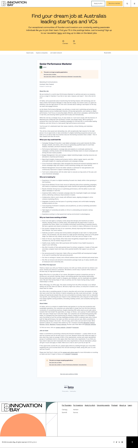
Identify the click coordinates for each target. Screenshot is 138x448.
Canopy (64, 409)
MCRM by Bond (32, 442)
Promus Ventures (61, 324)
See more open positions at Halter (69, 374)
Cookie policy (73, 391)
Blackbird (53, 324)
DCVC (47, 324)
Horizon (75, 409)
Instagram (76, 327)
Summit (64, 412)
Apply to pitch (98, 3)
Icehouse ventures (90, 324)
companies (42, 53)
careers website (60, 327)
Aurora (75, 412)
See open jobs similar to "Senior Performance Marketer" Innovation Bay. (62, 76)
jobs (29, 53)
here (59, 33)
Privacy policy (65, 391)
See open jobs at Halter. (50, 74)
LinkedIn (68, 327)
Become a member (114, 3)
